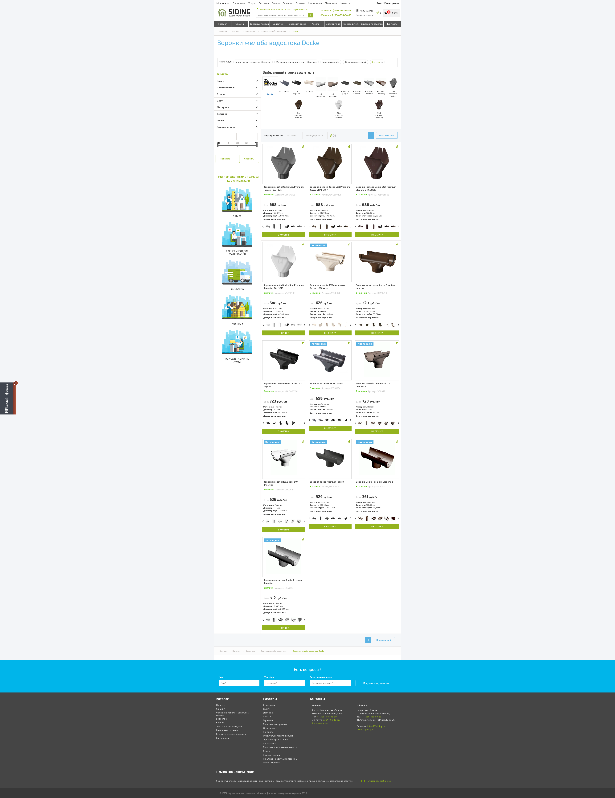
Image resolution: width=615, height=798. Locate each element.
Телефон (269, 677)
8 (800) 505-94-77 (302, 9)
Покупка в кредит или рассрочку (280, 758)
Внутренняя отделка (372, 23)
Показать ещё (386, 135)
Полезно (300, 3)
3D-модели (331, 3)
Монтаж (237, 323)
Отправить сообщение (380, 780)
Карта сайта (269, 743)
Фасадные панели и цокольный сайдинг (232, 713)
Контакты (345, 3)
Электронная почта (321, 677)
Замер (237, 216)
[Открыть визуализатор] (8, 399)
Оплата (276, 3)
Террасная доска (297, 23)
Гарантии (287, 3)
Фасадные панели (259, 23)
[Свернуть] (16, 383)
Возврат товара (271, 754)
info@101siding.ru (331, 719)
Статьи (266, 751)
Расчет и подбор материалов (237, 252)
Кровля (315, 23)
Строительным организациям (278, 735)
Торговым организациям (276, 739)
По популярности (314, 135)
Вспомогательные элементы (231, 734)
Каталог (222, 23)
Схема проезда (320, 723)
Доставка (263, 3)
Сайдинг (239, 23)
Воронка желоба (330, 62)
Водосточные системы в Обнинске (253, 62)
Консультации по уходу (237, 360)
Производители (351, 23)
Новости (220, 705)
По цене (291, 135)
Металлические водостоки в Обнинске (296, 62)
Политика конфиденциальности (280, 747)
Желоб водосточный (355, 62)
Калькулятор (366, 10)
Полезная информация (275, 724)
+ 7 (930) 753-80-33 (340, 15)
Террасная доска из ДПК (229, 726)
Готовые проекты (272, 762)
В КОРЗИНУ (283, 234)
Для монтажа (333, 23)
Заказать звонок (364, 15)
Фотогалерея (315, 3)
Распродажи (223, 738)
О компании (239, 3)
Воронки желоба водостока (273, 31)
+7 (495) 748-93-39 (340, 10)
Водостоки (278, 23)
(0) (334, 135)
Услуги (251, 3)
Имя (221, 677)
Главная (223, 31)
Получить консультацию (376, 683)
